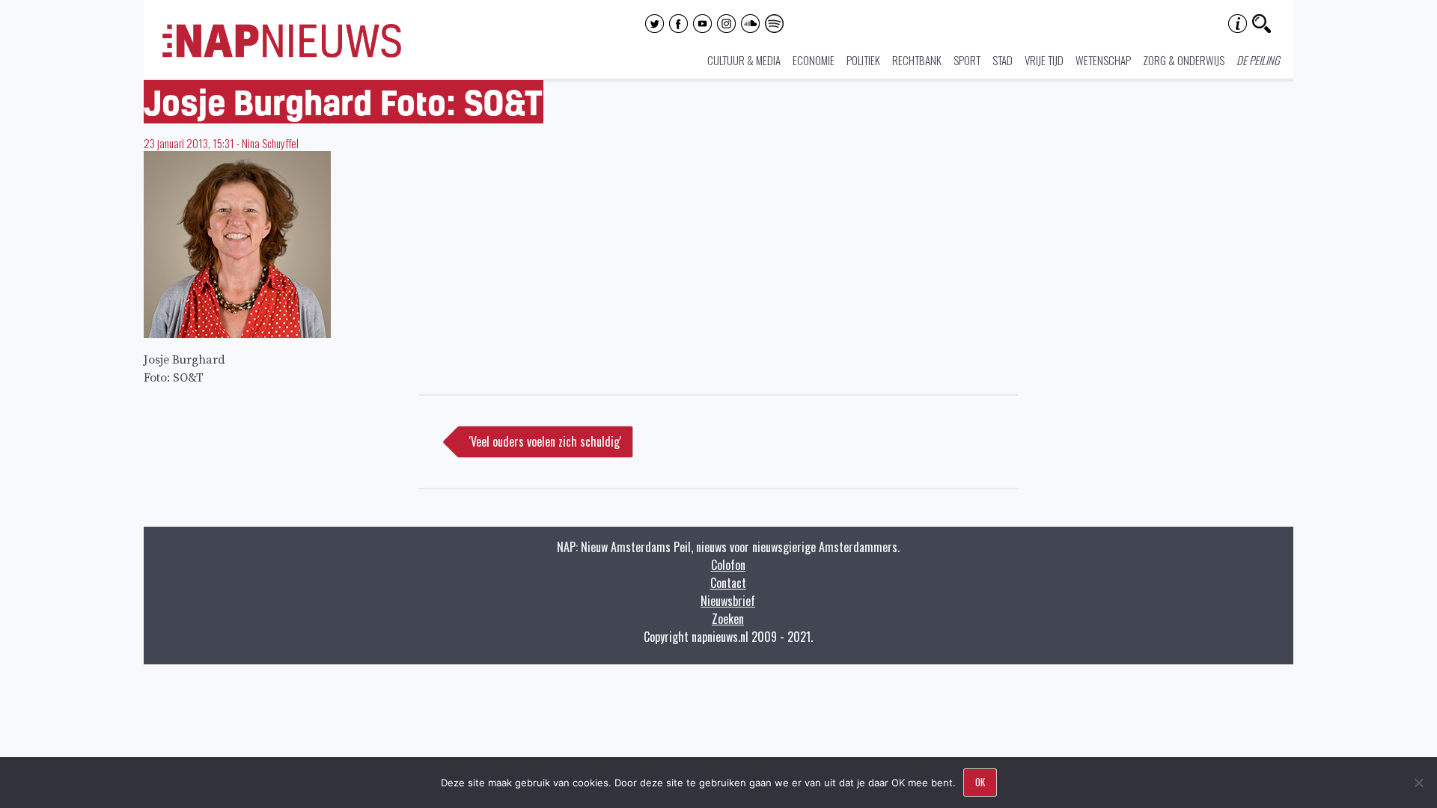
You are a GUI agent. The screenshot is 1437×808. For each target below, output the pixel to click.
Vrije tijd (1044, 60)
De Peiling (1258, 60)
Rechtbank (917, 60)
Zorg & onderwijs (1183, 60)
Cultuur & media (744, 60)
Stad (1002, 60)
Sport (967, 60)
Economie (814, 60)
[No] (1418, 782)
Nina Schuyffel (270, 143)
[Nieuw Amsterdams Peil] (281, 53)
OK (980, 781)
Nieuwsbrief (728, 601)
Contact (728, 583)
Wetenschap (1103, 60)
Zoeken (728, 619)
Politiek (863, 60)
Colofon (728, 565)
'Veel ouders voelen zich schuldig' (545, 441)
